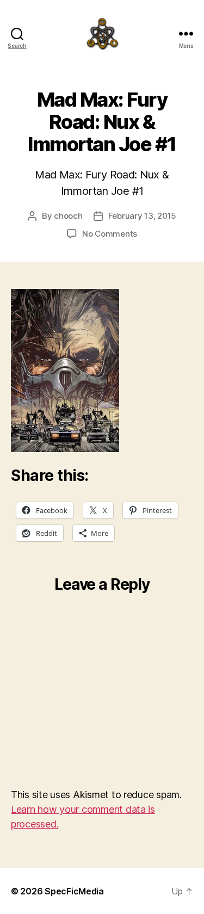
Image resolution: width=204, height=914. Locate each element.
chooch (68, 216)
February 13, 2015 (142, 216)
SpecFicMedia (74, 891)
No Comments (109, 233)
